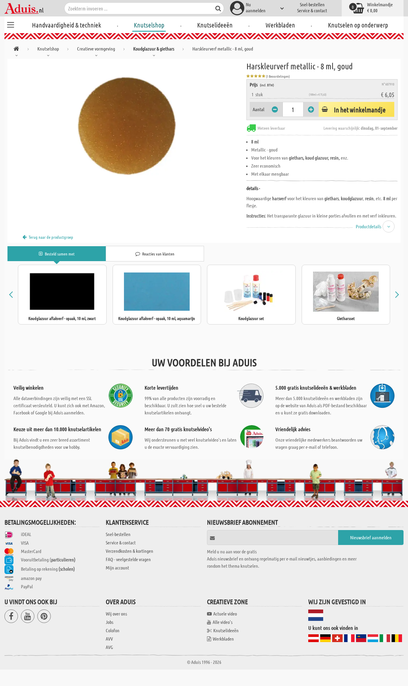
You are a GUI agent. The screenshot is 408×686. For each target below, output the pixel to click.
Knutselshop (149, 25)
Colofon (112, 630)
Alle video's (222, 622)
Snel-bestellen (312, 4)
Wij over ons (116, 613)
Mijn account (117, 567)
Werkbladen (280, 25)
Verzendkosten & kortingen (129, 551)
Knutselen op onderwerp (358, 25)
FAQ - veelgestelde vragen (128, 559)
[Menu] (10, 24)
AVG (109, 647)
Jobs (109, 622)
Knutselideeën (215, 25)
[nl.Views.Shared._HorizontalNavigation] (16, 49)
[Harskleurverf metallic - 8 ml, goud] (126, 126)
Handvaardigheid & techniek (66, 25)
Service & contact (312, 10)
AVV (109, 638)
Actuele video (225, 613)
